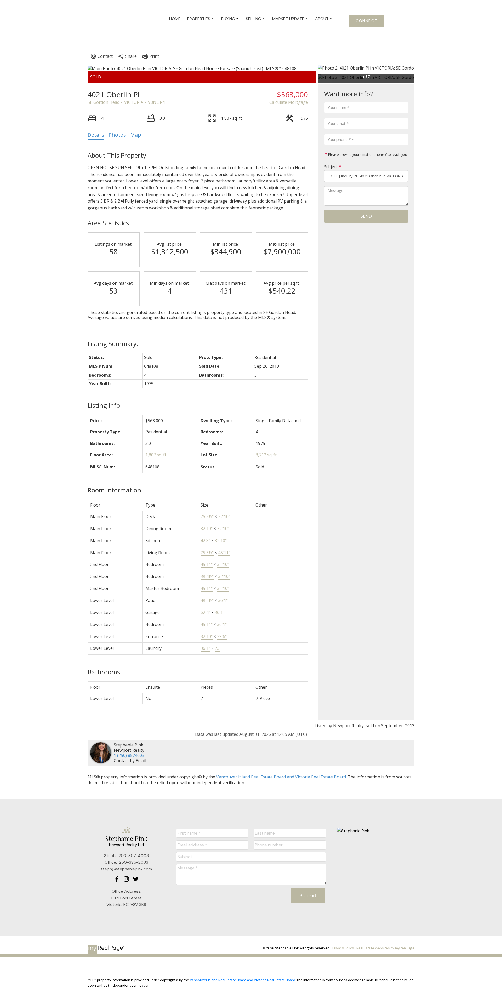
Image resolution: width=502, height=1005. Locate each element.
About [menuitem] (322, 18)
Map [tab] (135, 134)
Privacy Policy (343, 948)
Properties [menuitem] (198, 18)
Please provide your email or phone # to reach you (367, 154)
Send (366, 216)
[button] (366, 21)
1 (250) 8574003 (129, 755)
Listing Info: (105, 405)
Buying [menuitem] (228, 18)
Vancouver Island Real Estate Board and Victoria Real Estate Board (281, 777)
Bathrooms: (105, 672)
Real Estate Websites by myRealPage (385, 948)
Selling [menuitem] (253, 18)
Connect (367, 21)
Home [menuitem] (175, 18)
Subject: (331, 166)
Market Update (288, 18)
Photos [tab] (117, 134)
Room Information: (115, 490)
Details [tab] (96, 134)
